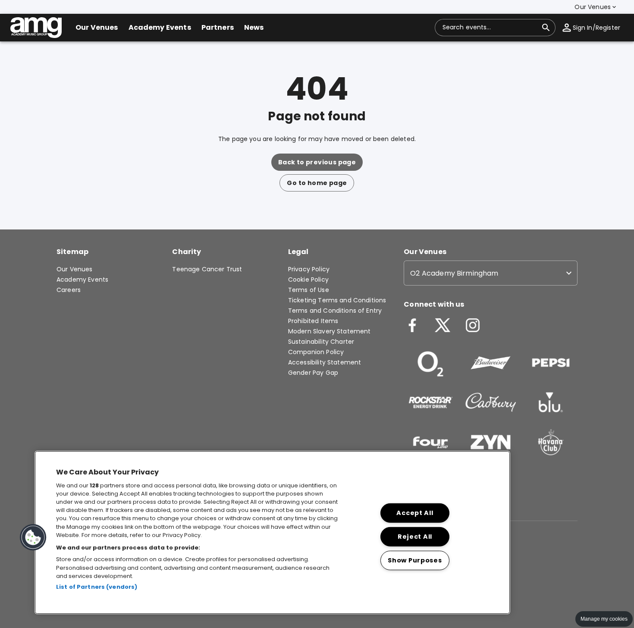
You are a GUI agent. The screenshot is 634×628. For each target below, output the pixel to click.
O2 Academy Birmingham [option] (454, 273)
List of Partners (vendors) (96, 587)
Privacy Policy (309, 269)
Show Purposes (415, 560)
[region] (272, 532)
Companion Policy (316, 352)
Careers (68, 290)
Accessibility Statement (324, 362)
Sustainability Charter (321, 341)
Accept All (414, 513)
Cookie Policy (308, 279)
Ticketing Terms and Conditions (337, 300)
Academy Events (82, 279)
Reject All (415, 536)
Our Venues (74, 269)
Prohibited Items (313, 321)
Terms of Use (308, 290)
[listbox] (490, 273)
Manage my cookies (604, 619)
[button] (596, 7)
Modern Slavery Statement (329, 331)
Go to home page (317, 183)
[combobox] (490, 27)
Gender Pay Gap (313, 372)
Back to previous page (317, 162)
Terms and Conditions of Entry (335, 310)
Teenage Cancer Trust (207, 269)
